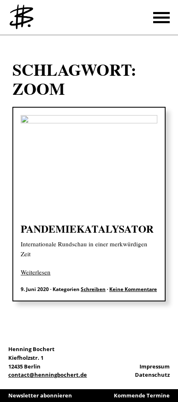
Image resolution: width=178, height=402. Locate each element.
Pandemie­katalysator (87, 228)
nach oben (169, 373)
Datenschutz (152, 374)
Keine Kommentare (133, 289)
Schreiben (93, 289)
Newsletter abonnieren (40, 395)
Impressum (155, 366)
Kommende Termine (142, 395)
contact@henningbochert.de (47, 374)
